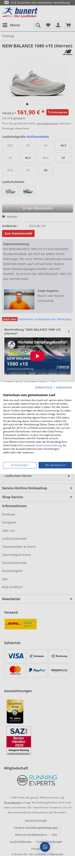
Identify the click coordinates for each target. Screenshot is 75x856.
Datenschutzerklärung (49, 445)
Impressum (64, 387)
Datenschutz (44, 387)
